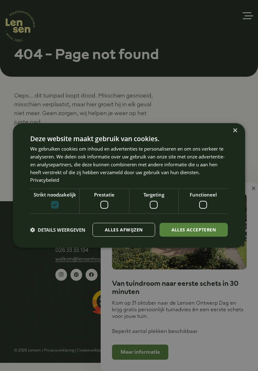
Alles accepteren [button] (193, 229)
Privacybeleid (44, 180)
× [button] (235, 130)
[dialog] (129, 185)
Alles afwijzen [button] (124, 229)
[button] (57, 229)
